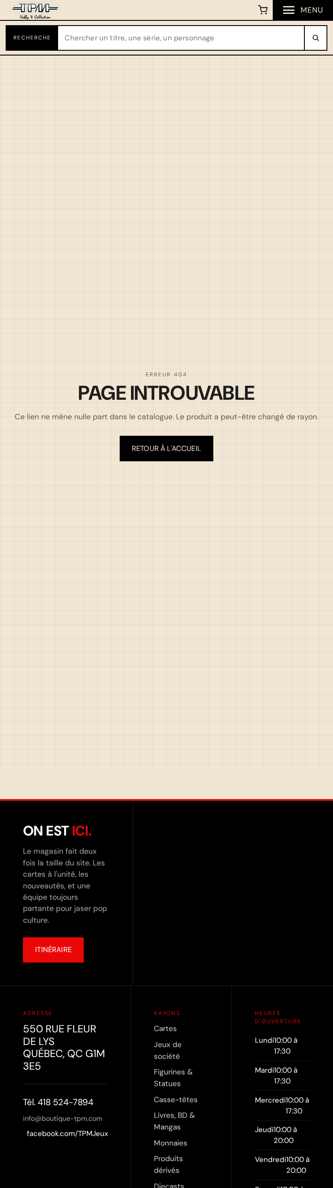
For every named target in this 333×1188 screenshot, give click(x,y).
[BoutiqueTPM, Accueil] (35, 10)
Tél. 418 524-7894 (58, 1102)
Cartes (165, 1028)
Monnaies (170, 1143)
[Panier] (263, 10)
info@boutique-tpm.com (62, 1118)
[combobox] (181, 38)
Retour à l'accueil (166, 448)
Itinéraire (53, 949)
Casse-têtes (176, 1099)
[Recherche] (315, 38)
